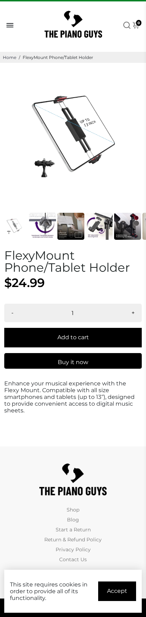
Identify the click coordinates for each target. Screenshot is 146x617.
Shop (73, 510)
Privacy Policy (73, 549)
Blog (73, 520)
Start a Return (73, 529)
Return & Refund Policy (73, 539)
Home (9, 57)
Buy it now (73, 362)
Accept (117, 591)
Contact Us (73, 559)
